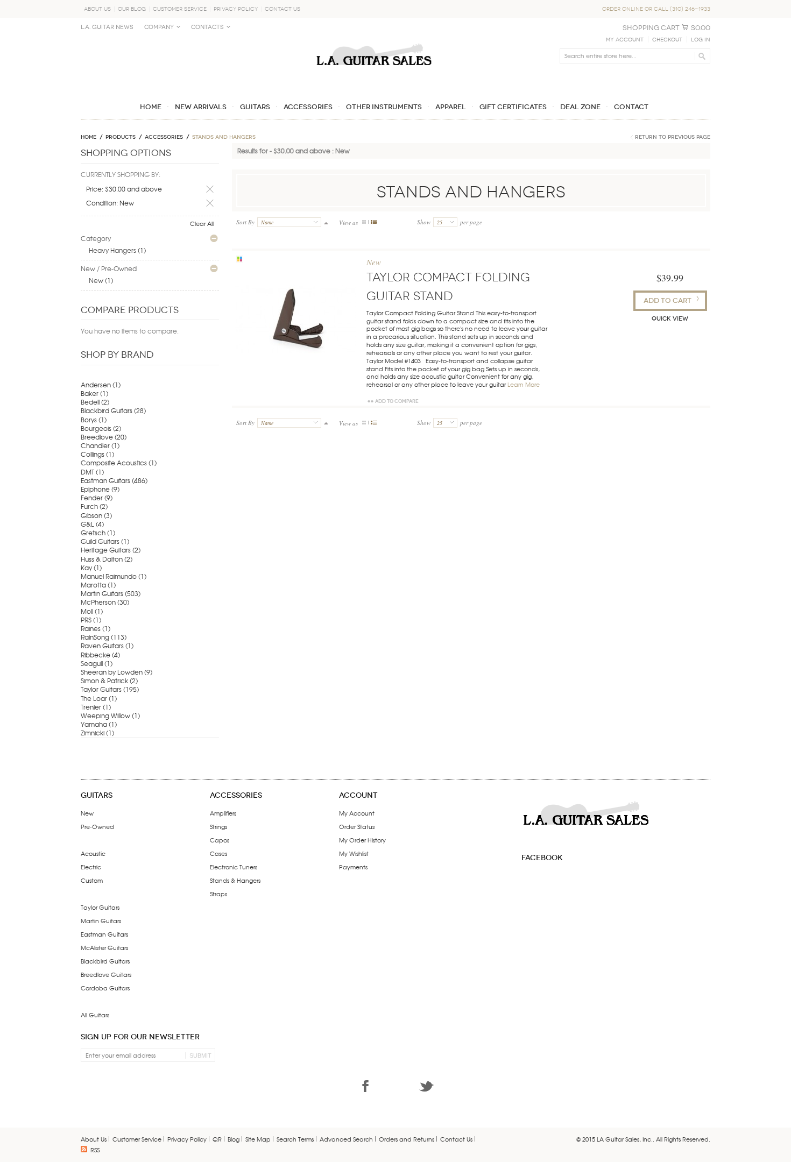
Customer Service (180, 9)
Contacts (207, 27)
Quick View (670, 318)
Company (159, 27)
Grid (364, 222)
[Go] (700, 56)
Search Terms (295, 1139)
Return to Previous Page (672, 137)
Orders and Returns (406, 1139)
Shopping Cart (651, 28)
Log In (700, 40)
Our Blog (132, 9)
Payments (353, 866)
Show (423, 222)
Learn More (523, 384)
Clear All (202, 223)
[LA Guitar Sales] (374, 39)
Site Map (258, 1139)
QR (217, 1139)
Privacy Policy (236, 9)
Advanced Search (346, 1139)
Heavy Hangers (112, 250)
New (96, 280)
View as (348, 222)
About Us (97, 9)
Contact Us (282, 9)
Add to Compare (397, 401)
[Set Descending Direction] (326, 222)
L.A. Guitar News (107, 27)
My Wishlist (354, 853)
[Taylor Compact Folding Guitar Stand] (295, 319)
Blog (233, 1139)
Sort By (245, 222)
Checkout (667, 40)
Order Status (357, 826)
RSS (95, 1149)
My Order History (362, 839)
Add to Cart (667, 300)
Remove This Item (210, 189)
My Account (625, 40)
